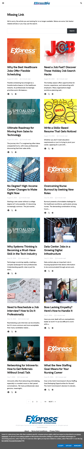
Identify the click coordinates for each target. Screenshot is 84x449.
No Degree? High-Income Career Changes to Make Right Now (22, 189)
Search (72, 31)
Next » (51, 402)
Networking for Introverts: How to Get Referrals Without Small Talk (22, 369)
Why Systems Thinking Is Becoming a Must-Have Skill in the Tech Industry (22, 250)
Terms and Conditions (39, 431)
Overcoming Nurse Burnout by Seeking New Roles (59, 189)
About (26, 431)
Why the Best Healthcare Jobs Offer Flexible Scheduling (22, 71)
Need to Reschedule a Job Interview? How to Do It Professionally (23, 311)
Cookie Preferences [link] (42, 427)
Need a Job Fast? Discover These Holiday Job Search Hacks (60, 71)
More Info (77, 446)
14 (45, 402)
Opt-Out (69, 446)
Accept (60, 446)
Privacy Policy (55, 431)
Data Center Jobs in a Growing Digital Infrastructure (57, 250)
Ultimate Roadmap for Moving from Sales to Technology (20, 131)
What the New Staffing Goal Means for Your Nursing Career (57, 369)
